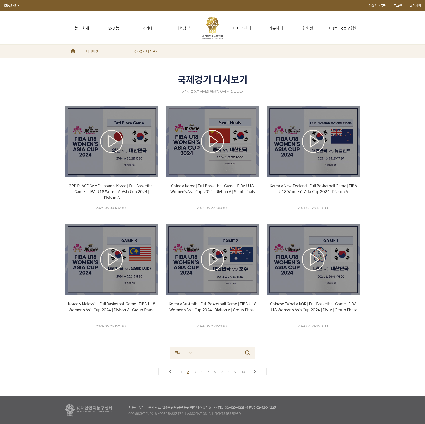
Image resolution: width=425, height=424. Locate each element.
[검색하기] (247, 353)
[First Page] (162, 371)
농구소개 (82, 28)
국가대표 (149, 28)
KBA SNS (10, 5)
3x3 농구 (115, 28)
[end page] (263, 371)
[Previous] (170, 371)
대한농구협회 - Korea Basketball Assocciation (88, 410)
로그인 (398, 5)
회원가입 (415, 5)
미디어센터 (242, 28)
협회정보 (309, 28)
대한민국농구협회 (343, 28)
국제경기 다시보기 (145, 51)
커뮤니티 (276, 28)
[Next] (254, 371)
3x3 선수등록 (377, 5)
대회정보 (183, 28)
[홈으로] (73, 51)
